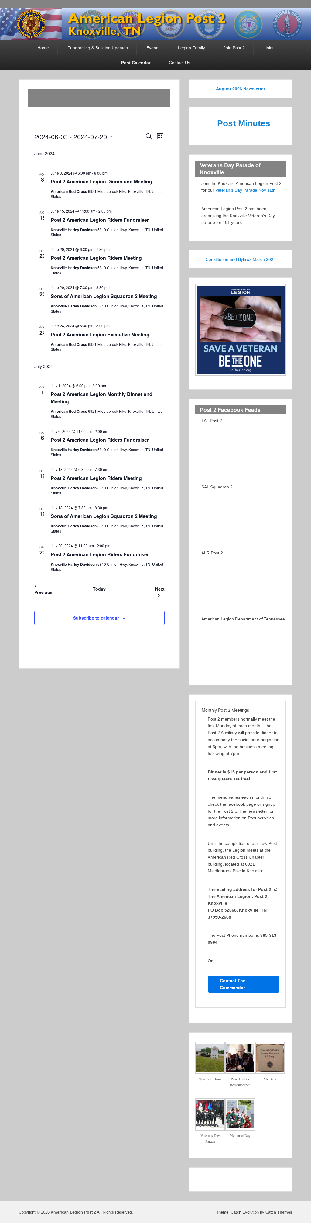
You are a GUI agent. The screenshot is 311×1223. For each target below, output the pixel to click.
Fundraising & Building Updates (97, 47)
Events (152, 47)
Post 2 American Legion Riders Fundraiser (100, 219)
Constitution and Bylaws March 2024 (241, 259)
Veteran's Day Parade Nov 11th (245, 190)
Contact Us (179, 62)
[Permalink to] (35, 98)
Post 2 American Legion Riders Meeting (96, 257)
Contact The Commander (232, 984)
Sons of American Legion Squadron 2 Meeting (104, 296)
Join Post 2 (234, 47)
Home (43, 47)
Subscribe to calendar (96, 618)
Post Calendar (135, 62)
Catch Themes (278, 1212)
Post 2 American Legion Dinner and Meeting (101, 181)
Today (99, 589)
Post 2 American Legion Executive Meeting (100, 334)
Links (268, 47)
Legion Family (191, 47)
